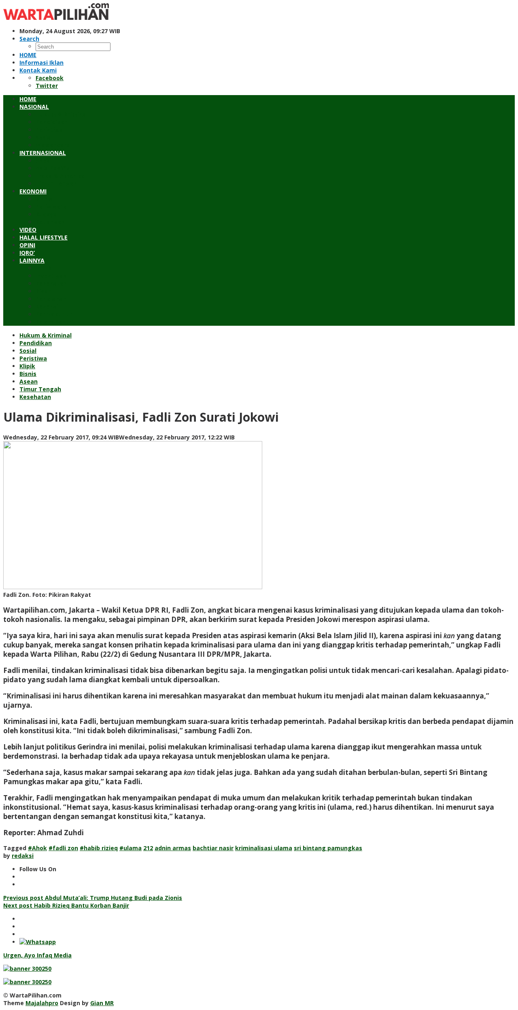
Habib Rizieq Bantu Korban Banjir (66, 905)
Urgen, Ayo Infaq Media (37, 955)
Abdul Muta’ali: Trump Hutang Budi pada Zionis (92, 898)
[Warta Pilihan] (56, 17)
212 (148, 848)
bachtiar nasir (213, 848)
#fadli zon (63, 848)
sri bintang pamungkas (328, 848)
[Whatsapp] (37, 942)
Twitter (47, 85)
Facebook (50, 78)
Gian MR (102, 1003)
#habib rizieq (99, 848)
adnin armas (173, 848)
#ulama (130, 848)
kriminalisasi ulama (263, 848)
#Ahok (37, 848)
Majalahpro (41, 1003)
